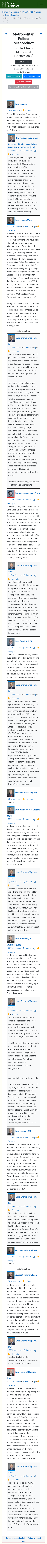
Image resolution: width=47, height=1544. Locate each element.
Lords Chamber (12, 14)
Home (5, 11)
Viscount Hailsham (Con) (26, 792)
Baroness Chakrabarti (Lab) (27, 493)
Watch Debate (24, 81)
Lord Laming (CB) (23, 1130)
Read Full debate (23, 61)
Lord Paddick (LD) (23, 641)
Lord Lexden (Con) (23, 220)
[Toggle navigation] (41, 4)
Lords (38, 11)
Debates (15, 11)
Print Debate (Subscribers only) (24, 86)
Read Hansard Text (32, 76)
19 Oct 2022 (27, 11)
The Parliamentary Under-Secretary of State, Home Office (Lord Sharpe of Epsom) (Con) (23, 142)
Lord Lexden (21, 103)
